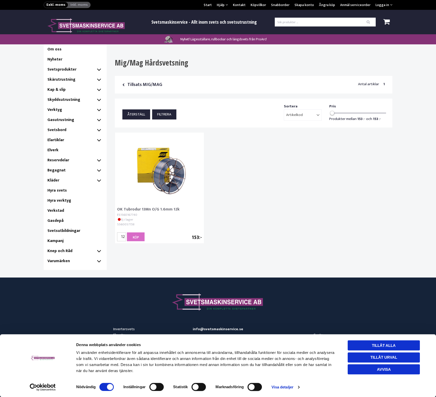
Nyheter (54, 59)
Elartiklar (55, 140)
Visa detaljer (282, 387)
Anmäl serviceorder (355, 5)
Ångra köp (327, 5)
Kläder (53, 180)
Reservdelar (58, 160)
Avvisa (384, 369)
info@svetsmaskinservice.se (218, 329)
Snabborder (280, 5)
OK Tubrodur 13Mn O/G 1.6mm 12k (148, 209)
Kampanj (55, 240)
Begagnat (56, 170)
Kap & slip (56, 89)
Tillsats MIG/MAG (144, 84)
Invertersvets (124, 329)
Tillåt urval (383, 357)
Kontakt (239, 5)
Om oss (54, 49)
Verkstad (55, 210)
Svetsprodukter (61, 69)
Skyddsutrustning (63, 99)
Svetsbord (56, 130)
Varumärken (58, 261)
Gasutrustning (60, 119)
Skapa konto (304, 5)
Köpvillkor (258, 5)
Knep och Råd (59, 251)
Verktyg (54, 109)
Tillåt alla (384, 345)
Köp (136, 237)
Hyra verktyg (59, 200)
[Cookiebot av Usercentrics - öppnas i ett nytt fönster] (43, 387)
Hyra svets (57, 190)
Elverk (53, 150)
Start (208, 5)
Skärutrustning (61, 79)
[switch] (156, 387)
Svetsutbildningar (63, 230)
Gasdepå (55, 220)
